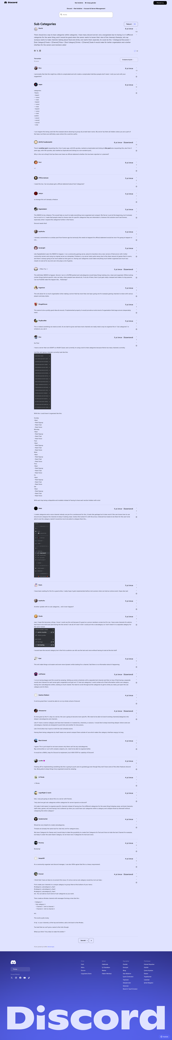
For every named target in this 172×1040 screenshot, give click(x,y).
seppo (40, 84)
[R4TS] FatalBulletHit (45, 142)
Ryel (40, 658)
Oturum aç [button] (160, 3)
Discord (69, 8)
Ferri (40, 162)
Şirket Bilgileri (148, 983)
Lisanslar (147, 980)
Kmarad (41, 874)
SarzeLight (42, 248)
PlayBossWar (43, 320)
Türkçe (15, 969)
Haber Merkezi (107, 973)
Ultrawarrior (42, 710)
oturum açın (51, 946)
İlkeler (146, 973)
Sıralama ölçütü (127, 59)
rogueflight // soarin (45, 792)
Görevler (126, 986)
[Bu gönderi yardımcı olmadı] (136, 34)
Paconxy (41, 843)
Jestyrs (41, 193)
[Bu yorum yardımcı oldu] (136, 67)
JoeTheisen (42, 674)
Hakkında (105, 964)
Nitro (82, 967)
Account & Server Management (94, 8)
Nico (40, 68)
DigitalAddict (43, 209)
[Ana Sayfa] (10, 3)
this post (108, 148)
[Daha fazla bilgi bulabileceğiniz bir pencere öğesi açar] (164, 1037)
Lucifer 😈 (42, 760)
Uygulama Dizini (86, 973)
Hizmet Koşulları (149, 964)
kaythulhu (42, 231)
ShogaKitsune (43, 304)
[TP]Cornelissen (43, 178)
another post (43, 148)
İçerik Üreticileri (128, 976)
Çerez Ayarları (148, 970)
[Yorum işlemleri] (136, 76)
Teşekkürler (147, 976)
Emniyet (125, 967)
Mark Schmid (43, 740)
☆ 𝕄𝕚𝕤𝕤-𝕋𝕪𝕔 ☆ (43, 269)
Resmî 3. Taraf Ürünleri (130, 989)
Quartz (41, 28)
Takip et (129, 24)
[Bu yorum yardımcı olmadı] (136, 73)
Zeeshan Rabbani (44, 695)
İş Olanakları (106, 967)
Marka (104, 970)
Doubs (41, 616)
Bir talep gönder (90, 3)
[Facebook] (35, 51)
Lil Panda (41, 777)
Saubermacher (43, 819)
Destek (125, 964)
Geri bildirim (79, 3)
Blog (124, 970)
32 (137, 51)
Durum (83, 970)
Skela (40, 508)
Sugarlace (42, 287)
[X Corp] (37, 51)
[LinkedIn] (40, 51)
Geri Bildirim (127, 973)
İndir (82, 964)
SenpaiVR (42, 858)
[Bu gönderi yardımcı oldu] (136, 29)
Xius (40, 337)
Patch (40, 585)
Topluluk (126, 980)
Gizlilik (146, 967)
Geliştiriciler (127, 983)
